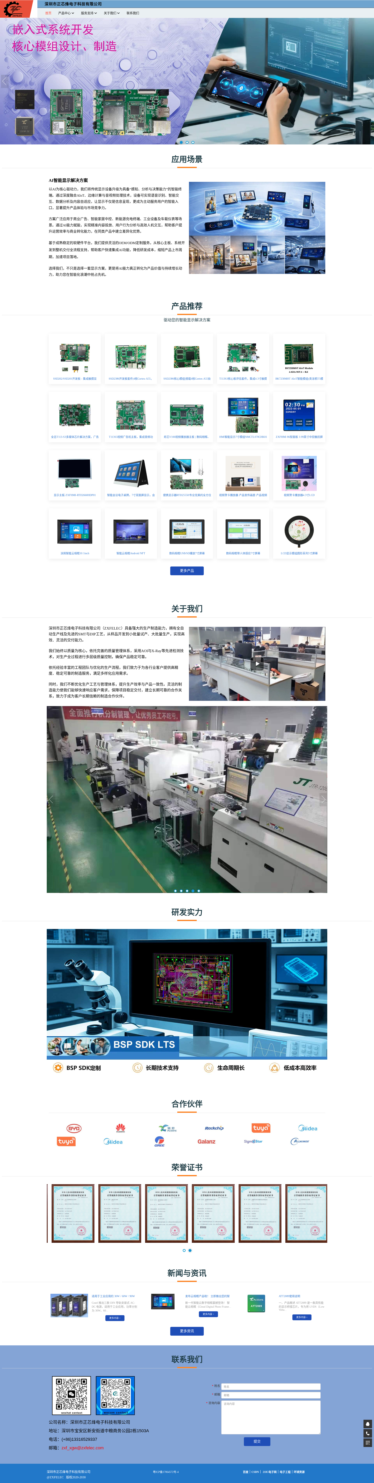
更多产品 (187, 571)
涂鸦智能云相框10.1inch (75, 553)
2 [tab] (187, 143)
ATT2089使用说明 (289, 1296)
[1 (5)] (303, 1242)
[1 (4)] (257, 1242)
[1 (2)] (163, 1242)
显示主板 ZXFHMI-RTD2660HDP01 (75, 495)
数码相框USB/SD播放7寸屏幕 (187, 553)
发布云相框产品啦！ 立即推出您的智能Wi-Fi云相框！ (207, 1297)
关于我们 (110, 13)
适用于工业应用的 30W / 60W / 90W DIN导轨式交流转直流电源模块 (113, 1297)
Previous (5, 81)
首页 (48, 13)
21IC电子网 (270, 1472)
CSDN (255, 1472)
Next (370, 81)
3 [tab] (193, 143)
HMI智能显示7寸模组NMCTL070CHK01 (243, 436)
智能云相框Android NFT (130, 553)
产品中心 (64, 13)
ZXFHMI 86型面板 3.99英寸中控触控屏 (299, 436)
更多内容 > (115, 1318)
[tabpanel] (187, 81)
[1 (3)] (210, 1242)
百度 (245, 1472)
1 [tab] (181, 143)
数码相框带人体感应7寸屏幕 (243, 553)
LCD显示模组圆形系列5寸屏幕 (299, 553)
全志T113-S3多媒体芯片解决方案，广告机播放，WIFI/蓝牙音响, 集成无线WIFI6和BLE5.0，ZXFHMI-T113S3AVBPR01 (75, 437)
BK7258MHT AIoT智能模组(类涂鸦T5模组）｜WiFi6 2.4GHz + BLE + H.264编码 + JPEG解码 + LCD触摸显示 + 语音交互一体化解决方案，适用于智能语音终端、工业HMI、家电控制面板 (299, 379)
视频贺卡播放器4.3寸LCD (299, 495)
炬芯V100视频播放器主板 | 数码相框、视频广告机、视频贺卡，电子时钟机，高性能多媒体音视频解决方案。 (187, 437)
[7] (70, 1242)
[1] (116, 1242)
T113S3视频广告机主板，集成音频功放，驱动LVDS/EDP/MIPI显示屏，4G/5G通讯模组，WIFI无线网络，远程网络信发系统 (131, 437)
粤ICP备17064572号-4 (166, 1472)
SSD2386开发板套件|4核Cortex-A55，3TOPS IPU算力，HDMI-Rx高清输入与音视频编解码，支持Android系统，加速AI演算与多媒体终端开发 (131, 379)
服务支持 (87, 13)
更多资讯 (187, 1331)
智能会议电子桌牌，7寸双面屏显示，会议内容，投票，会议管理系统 (131, 496)
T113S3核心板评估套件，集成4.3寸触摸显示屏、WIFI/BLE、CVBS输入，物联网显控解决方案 (243, 379)
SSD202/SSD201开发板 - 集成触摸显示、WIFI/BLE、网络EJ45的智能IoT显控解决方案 (75, 379)
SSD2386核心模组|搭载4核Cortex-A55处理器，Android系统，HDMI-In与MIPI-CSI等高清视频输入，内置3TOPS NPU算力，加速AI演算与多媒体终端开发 (187, 379)
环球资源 (299, 1472)
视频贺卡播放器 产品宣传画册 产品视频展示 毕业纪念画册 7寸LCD (243, 496)
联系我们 (133, 13)
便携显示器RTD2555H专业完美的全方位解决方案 (187, 496)
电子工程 (285, 1472)
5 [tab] (198, 891)
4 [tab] (193, 891)
